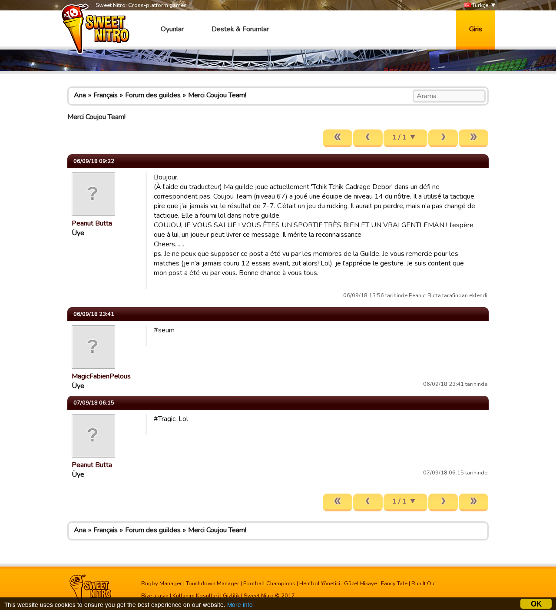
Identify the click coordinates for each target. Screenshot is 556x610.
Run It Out (423, 583)
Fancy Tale (394, 583)
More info (240, 604)
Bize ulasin (155, 596)
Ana (80, 95)
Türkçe (479, 5)
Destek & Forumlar (240, 29)
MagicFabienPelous (101, 376)
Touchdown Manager (212, 583)
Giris (475, 29)
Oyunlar (172, 29)
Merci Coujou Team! (217, 95)
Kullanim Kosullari (195, 596)
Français (105, 95)
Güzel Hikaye (360, 583)
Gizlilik (231, 596)
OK (536, 604)
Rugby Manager (161, 583)
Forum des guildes (153, 95)
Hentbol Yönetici (319, 583)
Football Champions (269, 583)
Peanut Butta (92, 223)
